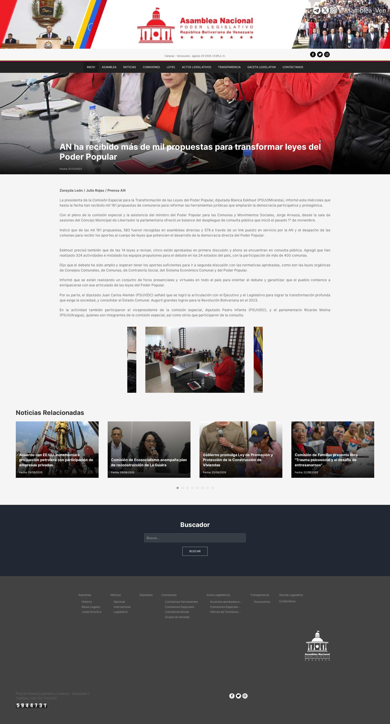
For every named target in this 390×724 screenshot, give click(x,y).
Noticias (129, 67)
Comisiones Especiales (179, 607)
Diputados (146, 595)
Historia (87, 601)
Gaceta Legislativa (261, 67)
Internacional (122, 607)
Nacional (119, 601)
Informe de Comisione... (225, 612)
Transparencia (229, 67)
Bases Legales (91, 607)
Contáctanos (293, 67)
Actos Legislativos (196, 67)
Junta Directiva (91, 612)
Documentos (262, 601)
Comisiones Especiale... (225, 607)
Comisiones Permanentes (181, 601)
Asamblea (109, 67)
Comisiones (151, 67)
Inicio (91, 67)
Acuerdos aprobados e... (225, 601)
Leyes (171, 67)
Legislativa (121, 612)
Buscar (195, 551)
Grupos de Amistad (177, 617)
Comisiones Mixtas (177, 612)
